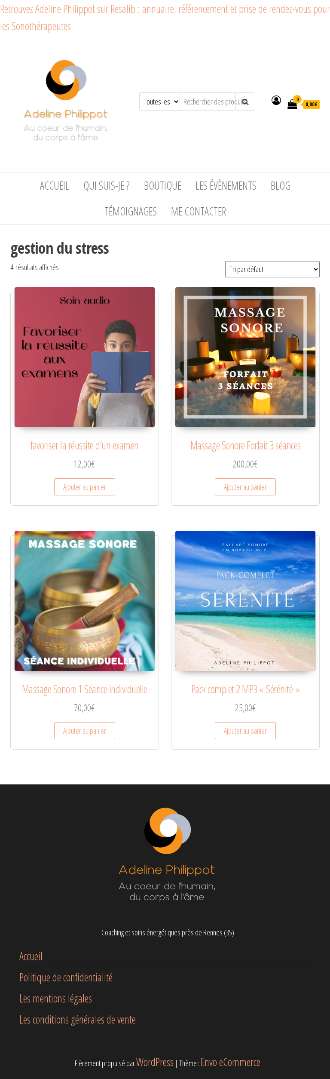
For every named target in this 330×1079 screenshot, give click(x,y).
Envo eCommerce (230, 1061)
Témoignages (130, 211)
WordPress (155, 1061)
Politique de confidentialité (66, 977)
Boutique (162, 185)
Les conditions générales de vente (77, 1019)
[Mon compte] (276, 99)
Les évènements (226, 185)
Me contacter (198, 211)
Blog (280, 185)
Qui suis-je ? (106, 185)
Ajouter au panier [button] (84, 487)
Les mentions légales (55, 998)
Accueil (54, 185)
